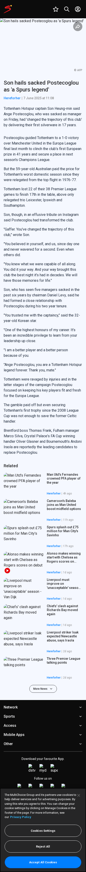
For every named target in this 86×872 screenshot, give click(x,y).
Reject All (43, 846)
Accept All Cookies (43, 862)
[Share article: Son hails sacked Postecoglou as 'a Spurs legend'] (77, 26)
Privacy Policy (20, 817)
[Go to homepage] (8, 9)
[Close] (79, 795)
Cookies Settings (43, 830)
